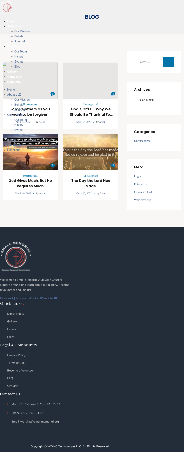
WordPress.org (142, 199)
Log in (138, 176)
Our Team (20, 51)
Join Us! (19, 41)
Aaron (42, 193)
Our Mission (22, 31)
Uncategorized (30, 176)
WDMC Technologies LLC (64, 446)
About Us (13, 26)
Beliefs (18, 36)
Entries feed (141, 184)
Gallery (12, 71)
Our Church (15, 46)
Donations (14, 81)
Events (18, 61)
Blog (17, 66)
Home (11, 21)
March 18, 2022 (23, 193)
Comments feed (143, 192)
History (18, 56)
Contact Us (14, 76)
